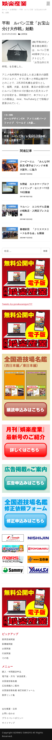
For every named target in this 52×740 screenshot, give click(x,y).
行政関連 (6, 653)
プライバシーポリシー (12, 718)
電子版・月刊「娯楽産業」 (15, 676)
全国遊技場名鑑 (9, 681)
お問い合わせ (8, 713)
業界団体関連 (8, 639)
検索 (45, 251)
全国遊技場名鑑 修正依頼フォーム (18, 690)
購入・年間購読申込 (11, 671)
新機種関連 (7, 644)
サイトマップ (8, 722)
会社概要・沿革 (9, 708)
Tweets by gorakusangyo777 (17, 304)
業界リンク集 (8, 695)
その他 (5, 658)
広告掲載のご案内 (10, 685)
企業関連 (23, 34)
